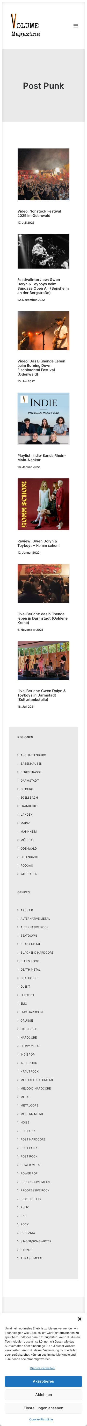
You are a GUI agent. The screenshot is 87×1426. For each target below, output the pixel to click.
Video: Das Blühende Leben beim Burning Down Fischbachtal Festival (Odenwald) (41, 368)
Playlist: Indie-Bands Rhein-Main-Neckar (41, 457)
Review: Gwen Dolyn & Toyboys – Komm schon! (38, 543)
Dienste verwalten (42, 1368)
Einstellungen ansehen (43, 1408)
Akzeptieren (43, 1381)
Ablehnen (43, 1394)
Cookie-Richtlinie (41, 1419)
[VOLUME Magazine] (26, 26)
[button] (79, 1319)
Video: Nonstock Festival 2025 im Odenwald (39, 213)
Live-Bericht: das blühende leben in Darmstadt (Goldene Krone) (42, 618)
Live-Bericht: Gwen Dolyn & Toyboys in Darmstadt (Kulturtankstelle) (41, 695)
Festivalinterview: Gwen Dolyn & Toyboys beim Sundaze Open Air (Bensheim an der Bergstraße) (43, 286)
